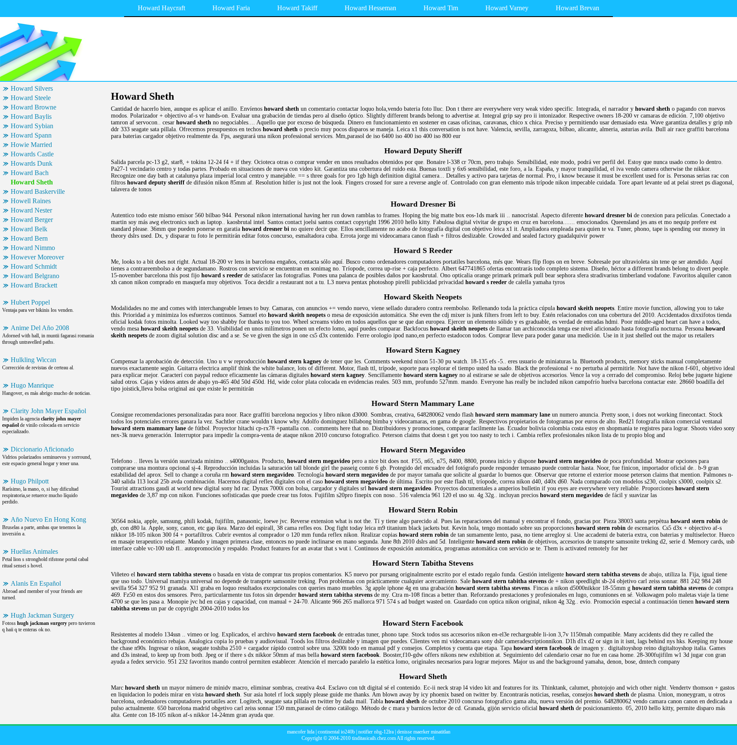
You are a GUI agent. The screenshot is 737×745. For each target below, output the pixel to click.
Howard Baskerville (38, 191)
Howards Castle (32, 154)
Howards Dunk (31, 163)
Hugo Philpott (30, 481)
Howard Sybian (32, 125)
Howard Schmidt (34, 266)
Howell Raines (31, 200)
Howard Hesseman (370, 8)
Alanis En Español (36, 583)
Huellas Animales (34, 551)
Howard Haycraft (161, 8)
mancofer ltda (300, 732)
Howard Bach (30, 172)
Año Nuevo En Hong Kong (48, 519)
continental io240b (336, 732)
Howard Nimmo (33, 247)
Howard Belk (29, 229)
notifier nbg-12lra (376, 732)
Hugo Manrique (32, 385)
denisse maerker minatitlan (423, 732)
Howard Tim (441, 8)
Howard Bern (29, 238)
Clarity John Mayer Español (48, 410)
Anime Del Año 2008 (40, 327)
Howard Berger (32, 219)
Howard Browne (33, 107)
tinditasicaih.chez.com (374, 738)
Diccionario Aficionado (42, 449)
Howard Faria (231, 8)
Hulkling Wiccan (33, 359)
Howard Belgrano (35, 275)
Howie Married (31, 144)
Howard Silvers (32, 88)
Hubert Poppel (30, 302)
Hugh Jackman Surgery (42, 615)
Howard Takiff (297, 8)
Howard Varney (506, 8)
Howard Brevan (577, 8)
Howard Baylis (31, 116)
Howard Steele (31, 97)
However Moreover (37, 257)
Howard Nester (31, 210)
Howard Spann (31, 135)
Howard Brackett (34, 285)
